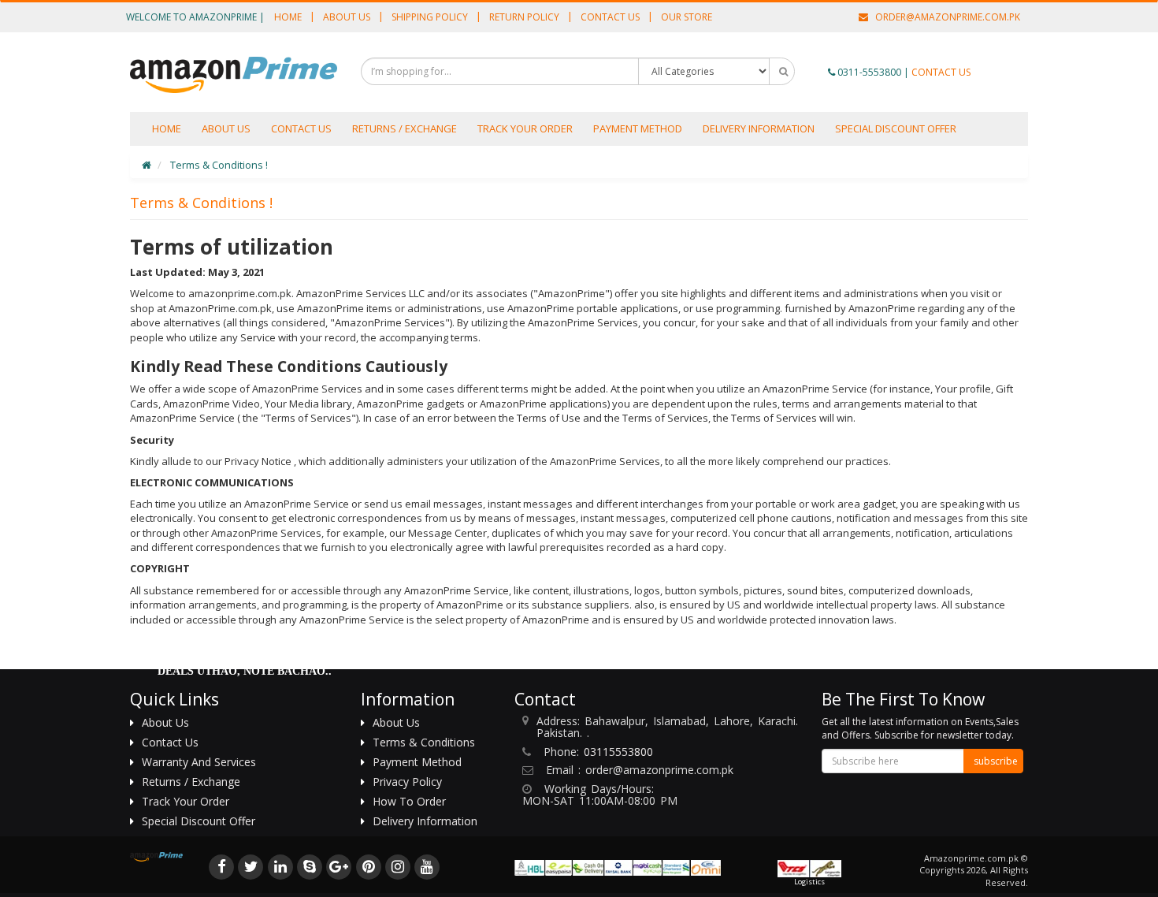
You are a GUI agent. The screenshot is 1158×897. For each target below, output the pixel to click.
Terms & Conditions (424, 742)
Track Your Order (525, 128)
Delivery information (759, 128)
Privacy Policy (407, 781)
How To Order (409, 801)
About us (226, 128)
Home (288, 17)
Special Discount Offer (895, 128)
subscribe (996, 761)
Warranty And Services (199, 761)
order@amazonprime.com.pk (944, 17)
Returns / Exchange (404, 128)
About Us (346, 17)
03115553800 (618, 751)
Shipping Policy (430, 17)
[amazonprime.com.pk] (233, 75)
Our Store (686, 17)
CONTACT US (941, 72)
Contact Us (610, 17)
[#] (221, 865)
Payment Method (637, 128)
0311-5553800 (869, 72)
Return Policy (524, 17)
